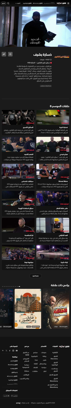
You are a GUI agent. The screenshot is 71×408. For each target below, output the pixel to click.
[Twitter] (6, 350)
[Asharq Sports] (14, 368)
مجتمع (35, 352)
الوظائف (26, 375)
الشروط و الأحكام (26, 359)
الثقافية (55, 352)
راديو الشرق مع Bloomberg (53, 386)
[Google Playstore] (14, 396)
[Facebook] (10, 350)
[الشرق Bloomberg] (13, 365)
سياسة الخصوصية (25, 366)
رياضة (44, 356)
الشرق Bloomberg (54, 379)
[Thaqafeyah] (12, 384)
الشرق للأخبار (53, 375)
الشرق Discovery (63, 326)
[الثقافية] (49, 3)
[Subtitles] (53, 44)
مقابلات (35, 371)
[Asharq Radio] (15, 372)
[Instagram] (13, 350)
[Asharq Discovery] (12, 376)
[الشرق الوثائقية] (27, 3)
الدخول (3, 3)
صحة (36, 360)
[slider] (35, 41)
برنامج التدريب (24, 378)
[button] (3, 44)
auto (63, 44)
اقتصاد (35, 367)
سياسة (44, 367)
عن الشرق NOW (26, 353)
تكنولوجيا (34, 356)
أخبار (45, 371)
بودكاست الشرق (54, 369)
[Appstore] (6, 396)
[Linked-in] (3, 350)
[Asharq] (14, 361)
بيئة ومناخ (43, 364)
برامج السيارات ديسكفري (46, 86)
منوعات (56, 326)
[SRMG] (18, 403)
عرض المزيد (35, 276)
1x (57, 44)
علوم (44, 360)
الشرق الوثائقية (35, 326)
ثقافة (36, 364)
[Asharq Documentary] (13, 380)
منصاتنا (26, 371)
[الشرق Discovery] (38, 3)
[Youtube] (16, 350)
